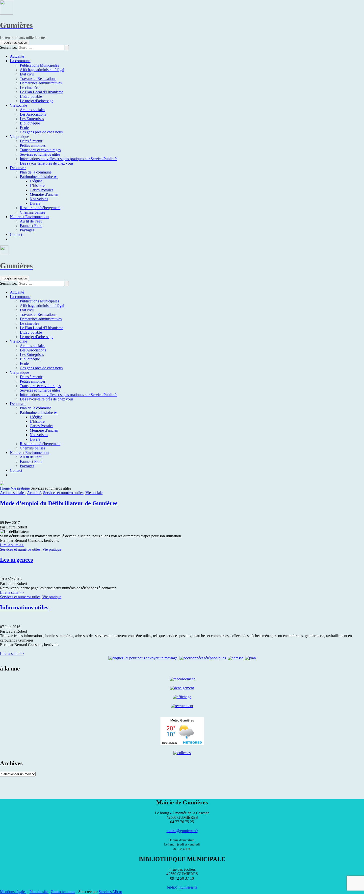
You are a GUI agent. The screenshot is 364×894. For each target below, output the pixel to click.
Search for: (8, 47)
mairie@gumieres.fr (182, 831)
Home (5, 488)
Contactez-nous (63, 892)
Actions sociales (12, 493)
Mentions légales (13, 892)
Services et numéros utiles (63, 493)
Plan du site (39, 892)
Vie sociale (94, 493)
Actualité (34, 493)
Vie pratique (20, 488)
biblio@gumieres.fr (182, 887)
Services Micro (110, 892)
